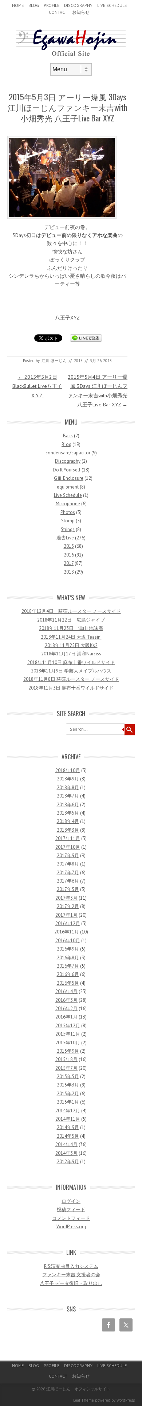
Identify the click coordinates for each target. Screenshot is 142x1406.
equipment (68, 487)
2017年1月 (66, 915)
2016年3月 (66, 1000)
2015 (78, 360)
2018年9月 (68, 779)
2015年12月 (67, 1026)
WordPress (126, 1400)
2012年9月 (68, 1161)
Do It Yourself (66, 470)
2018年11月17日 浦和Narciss (71, 654)
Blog (33, 5)
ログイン (71, 1201)
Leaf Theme (83, 1400)
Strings (68, 529)
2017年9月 (68, 855)
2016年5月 (68, 983)
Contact (58, 12)
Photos (67, 512)
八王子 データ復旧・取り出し (71, 1283)
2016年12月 (67, 923)
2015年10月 (67, 1043)
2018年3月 (68, 830)
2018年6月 (68, 805)
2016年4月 (66, 991)
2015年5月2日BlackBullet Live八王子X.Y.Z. (37, 386)
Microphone (68, 504)
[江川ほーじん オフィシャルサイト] (71, 57)
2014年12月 (67, 1111)
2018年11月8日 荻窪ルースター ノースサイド (71, 679)
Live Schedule (112, 5)
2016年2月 (66, 1008)
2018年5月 (68, 813)
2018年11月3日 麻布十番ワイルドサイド (71, 688)
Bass (68, 436)
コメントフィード (71, 1218)
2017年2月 (68, 906)
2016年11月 (66, 932)
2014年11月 (67, 1119)
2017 (69, 563)
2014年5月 (68, 1136)
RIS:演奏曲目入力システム (71, 1266)
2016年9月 (68, 949)
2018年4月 (68, 821)
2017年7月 (68, 872)
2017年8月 (68, 864)
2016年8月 (68, 958)
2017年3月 (66, 898)
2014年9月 (68, 1127)
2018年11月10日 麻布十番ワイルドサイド (71, 662)
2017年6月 (68, 881)
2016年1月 (66, 1017)
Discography (78, 5)
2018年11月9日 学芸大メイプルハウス (71, 671)
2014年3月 (66, 1153)
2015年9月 (68, 1051)
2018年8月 (68, 787)
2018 (69, 572)
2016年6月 (68, 974)
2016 (69, 555)
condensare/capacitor (68, 453)
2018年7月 (68, 796)
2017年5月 (68, 889)
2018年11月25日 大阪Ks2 (71, 645)
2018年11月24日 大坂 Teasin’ (71, 637)
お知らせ (81, 12)
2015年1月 (68, 1102)
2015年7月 (66, 1068)
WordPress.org (71, 1227)
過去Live (65, 538)
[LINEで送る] (86, 337)
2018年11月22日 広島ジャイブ (71, 620)
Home (18, 5)
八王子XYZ (67, 317)
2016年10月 (67, 940)
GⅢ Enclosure (68, 478)
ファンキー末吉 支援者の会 (71, 1275)
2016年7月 (68, 966)
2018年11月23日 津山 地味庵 (71, 628)
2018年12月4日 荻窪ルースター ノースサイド (71, 611)
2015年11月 (67, 1034)
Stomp (68, 521)
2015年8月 (66, 1059)
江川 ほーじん (54, 360)
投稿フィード (71, 1209)
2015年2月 (68, 1093)
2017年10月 (67, 847)
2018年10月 (67, 770)
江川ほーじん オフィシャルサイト (78, 1388)
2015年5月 (68, 1076)
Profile (51, 5)
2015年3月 (68, 1085)
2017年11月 (67, 838)
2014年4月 (66, 1144)
